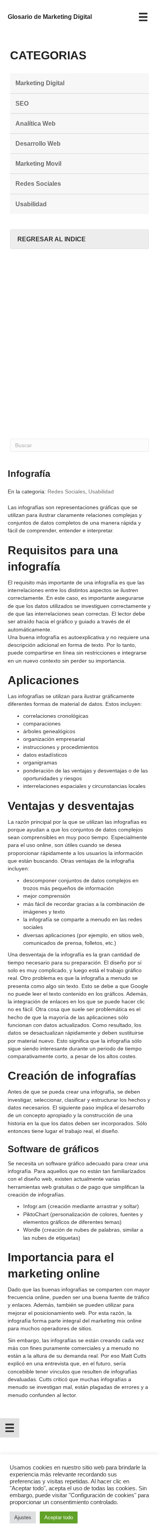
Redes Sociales (66, 491)
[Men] (143, 17)
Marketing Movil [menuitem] (38, 163)
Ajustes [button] (22, 1517)
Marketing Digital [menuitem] (39, 83)
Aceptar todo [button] (58, 1517)
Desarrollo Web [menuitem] (38, 143)
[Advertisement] (79, 343)
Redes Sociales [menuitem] (38, 183)
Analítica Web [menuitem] (35, 123)
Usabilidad (101, 491)
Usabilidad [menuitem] (31, 204)
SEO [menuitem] (22, 103)
